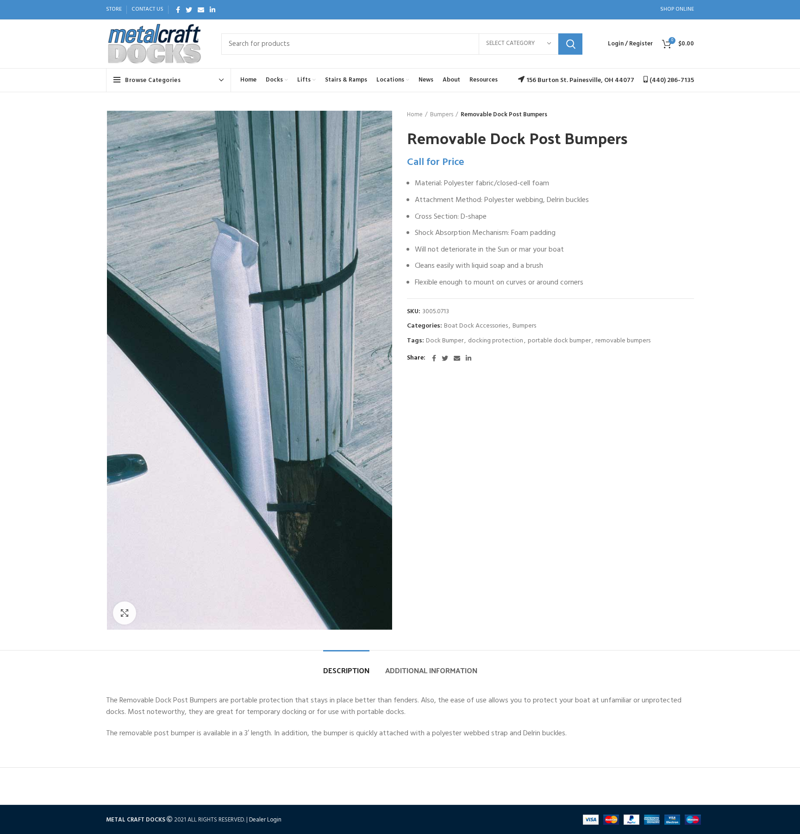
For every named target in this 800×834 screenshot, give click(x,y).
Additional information (431, 670)
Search (570, 44)
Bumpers (441, 115)
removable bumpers (622, 341)
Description (346, 670)
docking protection (495, 341)
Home (415, 115)
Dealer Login (265, 820)
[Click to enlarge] (124, 613)
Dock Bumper (444, 341)
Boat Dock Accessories (476, 326)
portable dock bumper (559, 341)
